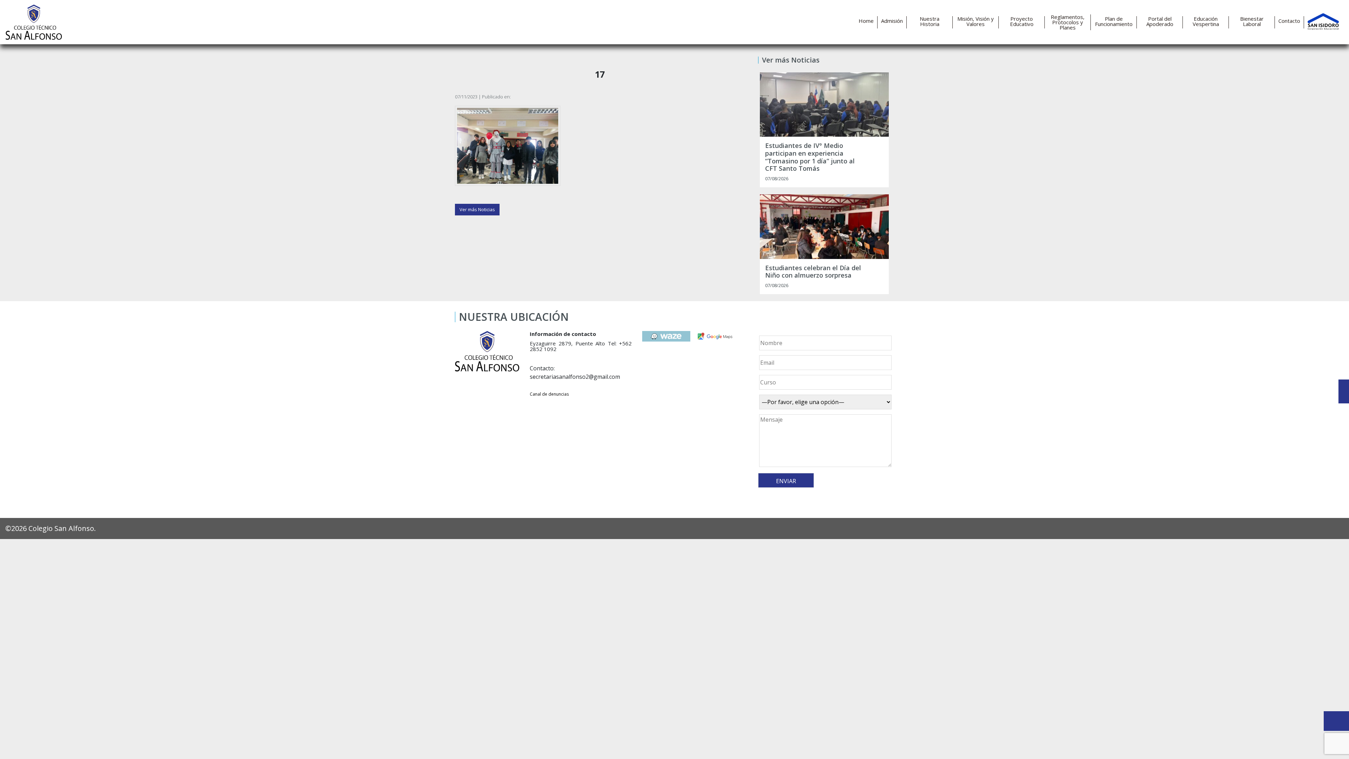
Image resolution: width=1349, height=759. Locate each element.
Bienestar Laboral (1252, 21)
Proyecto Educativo (1022, 21)
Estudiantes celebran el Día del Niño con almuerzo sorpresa (813, 271)
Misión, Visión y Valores (975, 21)
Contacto (1289, 21)
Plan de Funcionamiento (1114, 21)
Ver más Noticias (477, 209)
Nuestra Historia (929, 21)
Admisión (892, 21)
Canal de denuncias (549, 394)
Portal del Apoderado (1159, 21)
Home (866, 21)
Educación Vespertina (1206, 21)
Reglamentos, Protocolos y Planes (1067, 22)
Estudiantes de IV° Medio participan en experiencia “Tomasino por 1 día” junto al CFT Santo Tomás (810, 157)
